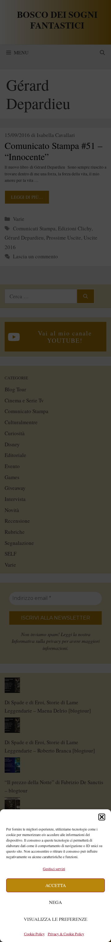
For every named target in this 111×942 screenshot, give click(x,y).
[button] (102, 817)
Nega (55, 902)
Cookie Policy (34, 933)
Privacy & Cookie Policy (66, 933)
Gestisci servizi (54, 868)
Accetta (55, 885)
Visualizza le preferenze (55, 919)
